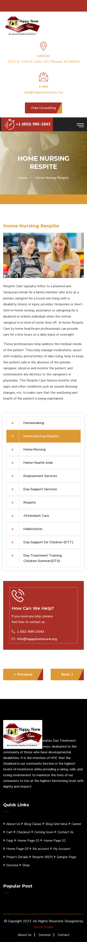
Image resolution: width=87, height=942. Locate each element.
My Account (62, 849)
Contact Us (65, 832)
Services (12, 865)
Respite (29, 502)
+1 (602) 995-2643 (33, 124)
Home (23, 177)
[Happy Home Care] (22, 25)
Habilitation (32, 529)
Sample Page (66, 857)
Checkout (23, 832)
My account (41, 849)
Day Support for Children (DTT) (48, 542)
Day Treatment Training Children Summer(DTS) (42, 558)
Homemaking (33, 423)
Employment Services (40, 476)
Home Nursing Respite (41, 436)
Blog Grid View (57, 824)
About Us (13, 824)
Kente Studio (43, 927)
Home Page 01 (28, 840)
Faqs (9, 840)
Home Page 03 (17, 849)
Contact (63, 935)
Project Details (17, 857)
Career (76, 824)
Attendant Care (36, 515)
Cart (9, 832)
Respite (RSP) (42, 857)
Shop (26, 865)
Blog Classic (33, 824)
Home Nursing (34, 449)
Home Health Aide (38, 462)
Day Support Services (40, 489)
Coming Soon (43, 832)
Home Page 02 (55, 840)
